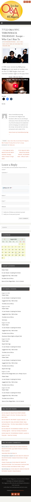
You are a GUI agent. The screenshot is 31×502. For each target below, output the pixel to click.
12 (10, 250)
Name (4, 195)
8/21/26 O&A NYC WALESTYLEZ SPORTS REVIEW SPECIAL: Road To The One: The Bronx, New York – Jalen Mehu (14, 415)
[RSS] (30, 2)
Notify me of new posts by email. (12, 214)
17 (3, 252)
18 (6, 252)
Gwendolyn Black (6, 453)
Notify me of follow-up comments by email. (14, 212)
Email (3, 201)
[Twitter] (27, 2)
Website (4, 206)
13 (13, 250)
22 (20, 252)
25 (6, 255)
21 (16, 252)
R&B (9, 45)
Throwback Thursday (8, 143)
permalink (12, 145)
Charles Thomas (6, 462)
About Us (14, 453)
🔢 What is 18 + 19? (7, 188)
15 (20, 250)
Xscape (22, 143)
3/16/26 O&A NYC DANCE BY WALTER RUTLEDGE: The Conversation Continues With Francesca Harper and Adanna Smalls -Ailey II (15, 464)
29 (20, 255)
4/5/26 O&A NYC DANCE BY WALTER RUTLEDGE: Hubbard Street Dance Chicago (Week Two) (15, 458)
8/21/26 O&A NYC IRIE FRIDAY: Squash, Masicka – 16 (15, 419)
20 (13, 252)
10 (3, 250)
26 (10, 255)
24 (3, 255)
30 (23, 255)
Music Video (9, 44)
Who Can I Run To (16, 143)
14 (16, 250)
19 (10, 252)
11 (6, 250)
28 (16, 255)
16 (23, 250)
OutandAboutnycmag (9, 41)
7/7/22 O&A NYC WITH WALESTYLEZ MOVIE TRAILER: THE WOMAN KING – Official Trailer (23, 153)
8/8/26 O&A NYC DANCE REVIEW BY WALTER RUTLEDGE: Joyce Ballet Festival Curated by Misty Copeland (15, 449)
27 (13, 255)
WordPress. (21, 490)
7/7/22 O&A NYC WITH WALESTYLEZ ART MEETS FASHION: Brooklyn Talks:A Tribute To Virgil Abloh (8, 154)
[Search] (27, 228)
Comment (5, 172)
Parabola (15, 490)
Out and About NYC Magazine (22, 140)
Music (4, 44)
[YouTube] (25, 2)
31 (3, 258)
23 (23, 252)
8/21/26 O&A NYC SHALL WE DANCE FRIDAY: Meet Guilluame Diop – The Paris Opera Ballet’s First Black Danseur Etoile (15, 424)
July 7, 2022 (20, 41)
